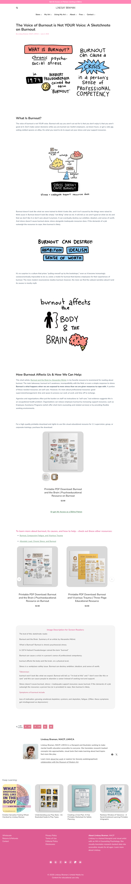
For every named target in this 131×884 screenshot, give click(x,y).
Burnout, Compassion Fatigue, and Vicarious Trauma (41, 535)
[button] (46, 477)
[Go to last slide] (6, 803)
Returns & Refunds (10, 838)
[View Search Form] (17, 8)
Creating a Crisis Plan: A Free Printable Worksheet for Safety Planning (79, 817)
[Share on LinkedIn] (45, 727)
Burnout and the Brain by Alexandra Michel (48, 380)
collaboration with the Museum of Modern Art (59, 762)
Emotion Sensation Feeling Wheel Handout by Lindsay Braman (15, 816)
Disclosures (50, 844)
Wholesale (7, 835)
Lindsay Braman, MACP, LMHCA (28, 34)
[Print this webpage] (51, 727)
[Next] (125, 803)
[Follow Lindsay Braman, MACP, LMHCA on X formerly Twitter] (116, 754)
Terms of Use (51, 838)
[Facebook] (60, 862)
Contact (5, 841)
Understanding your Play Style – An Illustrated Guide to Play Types (49, 816)
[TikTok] (70, 862)
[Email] (80, 862)
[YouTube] (65, 862)
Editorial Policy (52, 841)
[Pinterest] (55, 862)
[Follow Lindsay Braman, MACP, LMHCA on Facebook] (112, 754)
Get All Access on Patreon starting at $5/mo (65, 2)
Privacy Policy (51, 835)
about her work (57, 759)
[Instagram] (51, 862)
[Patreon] (75, 862)
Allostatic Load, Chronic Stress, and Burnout (38, 541)
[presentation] (16, 798)
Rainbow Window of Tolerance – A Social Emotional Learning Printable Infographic (114, 817)
